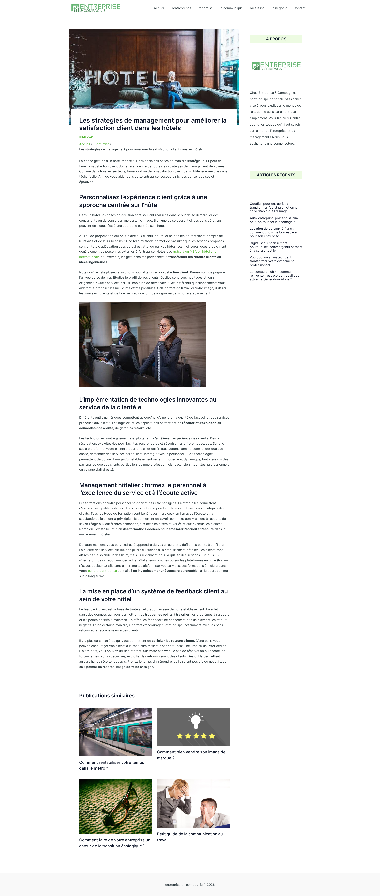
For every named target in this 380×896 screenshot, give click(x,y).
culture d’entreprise (102, 571)
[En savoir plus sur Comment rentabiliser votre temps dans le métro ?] (115, 732)
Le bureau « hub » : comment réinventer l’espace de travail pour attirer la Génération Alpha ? (275, 275)
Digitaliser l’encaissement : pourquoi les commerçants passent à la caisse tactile (276, 246)
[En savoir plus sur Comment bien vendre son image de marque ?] (193, 726)
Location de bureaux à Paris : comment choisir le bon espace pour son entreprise (273, 232)
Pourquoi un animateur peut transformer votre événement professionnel (272, 261)
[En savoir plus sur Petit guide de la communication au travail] (193, 803)
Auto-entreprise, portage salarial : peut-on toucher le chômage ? (275, 220)
